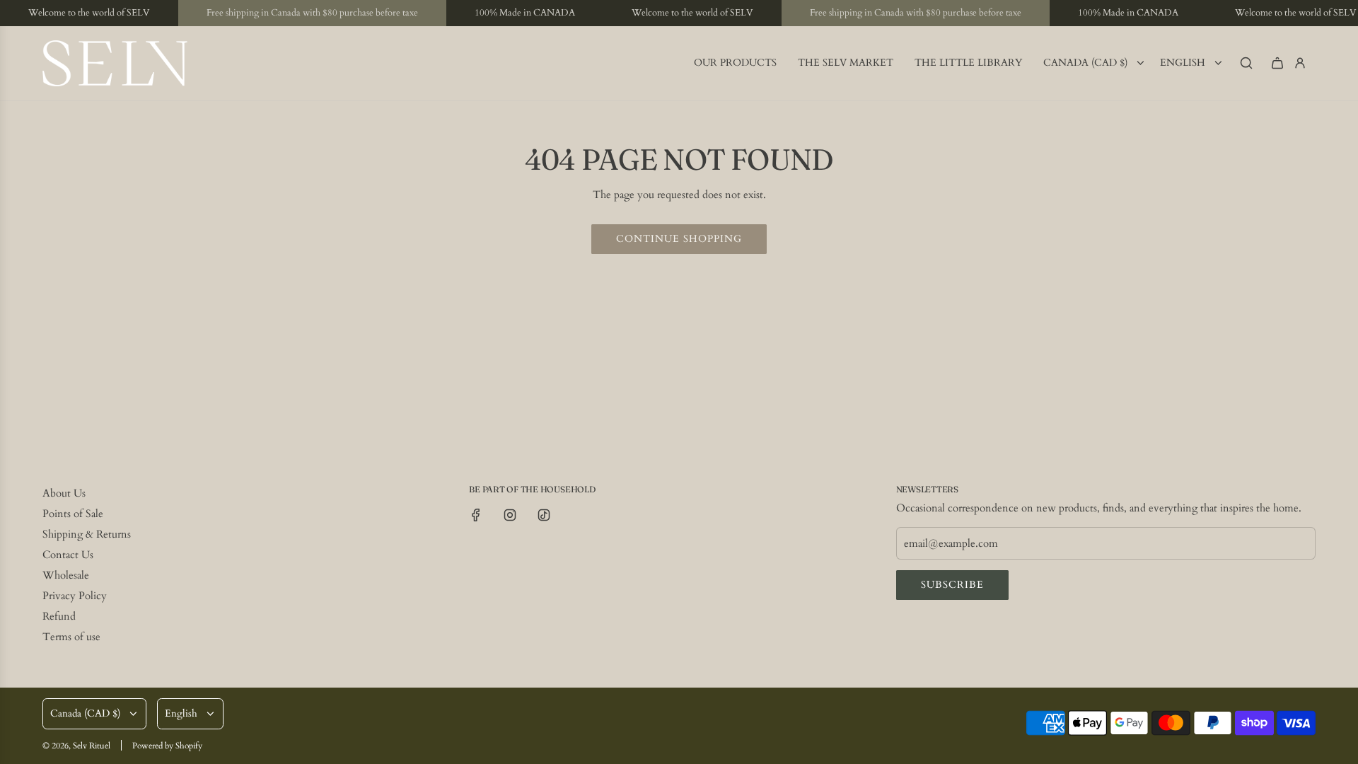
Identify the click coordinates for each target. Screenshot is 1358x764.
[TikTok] (543, 515)
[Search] (1246, 63)
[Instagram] (510, 515)
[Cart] (1277, 63)
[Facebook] (476, 515)
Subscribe (952, 584)
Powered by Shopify (167, 745)
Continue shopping (679, 238)
